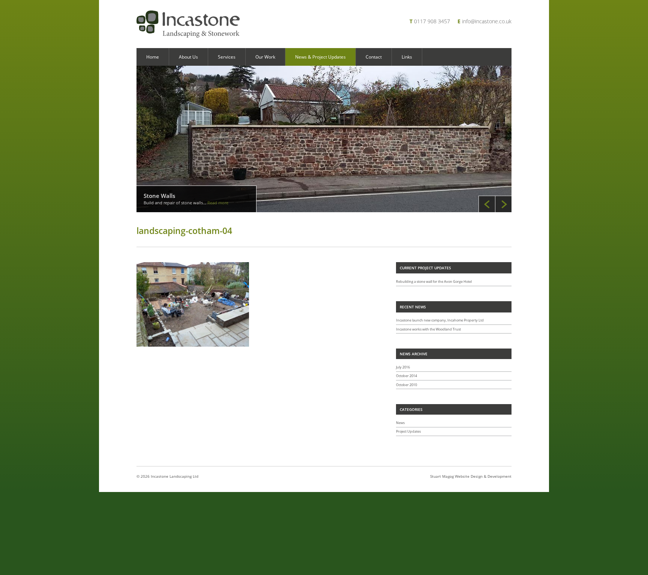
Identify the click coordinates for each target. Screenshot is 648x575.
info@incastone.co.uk (487, 21)
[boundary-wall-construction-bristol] (324, 139)
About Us (188, 57)
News (400, 422)
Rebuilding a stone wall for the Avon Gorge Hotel (434, 281)
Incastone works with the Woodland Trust (428, 329)
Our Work (265, 57)
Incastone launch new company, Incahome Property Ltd (440, 320)
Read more (217, 202)
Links (407, 57)
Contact (374, 57)
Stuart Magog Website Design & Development (471, 476)
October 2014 (406, 375)
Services (227, 57)
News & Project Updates (320, 57)
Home (152, 57)
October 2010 (406, 384)
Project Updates (408, 431)
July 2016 (403, 367)
